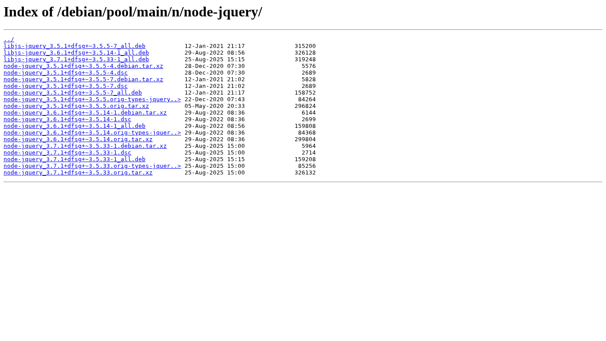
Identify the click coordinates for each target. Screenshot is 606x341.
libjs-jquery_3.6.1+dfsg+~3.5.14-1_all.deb (76, 52)
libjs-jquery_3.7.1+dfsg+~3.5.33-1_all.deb (76, 59)
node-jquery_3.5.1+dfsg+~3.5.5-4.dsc (66, 72)
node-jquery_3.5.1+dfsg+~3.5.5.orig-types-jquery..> (92, 99)
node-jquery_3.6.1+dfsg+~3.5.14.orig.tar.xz (78, 139)
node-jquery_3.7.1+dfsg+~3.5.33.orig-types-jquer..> (92, 166)
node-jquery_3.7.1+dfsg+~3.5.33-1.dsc (67, 152)
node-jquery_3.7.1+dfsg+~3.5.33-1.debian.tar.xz (85, 146)
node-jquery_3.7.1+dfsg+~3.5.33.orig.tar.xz (78, 172)
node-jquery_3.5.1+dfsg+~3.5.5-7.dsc (66, 86)
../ (9, 39)
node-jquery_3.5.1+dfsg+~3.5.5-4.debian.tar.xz (83, 66)
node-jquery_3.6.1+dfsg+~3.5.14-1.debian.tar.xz (85, 112)
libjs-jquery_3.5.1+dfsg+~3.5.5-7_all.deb (75, 46)
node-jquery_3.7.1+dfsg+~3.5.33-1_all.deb (75, 159)
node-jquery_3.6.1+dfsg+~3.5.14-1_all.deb (75, 126)
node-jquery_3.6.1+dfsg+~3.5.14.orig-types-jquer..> (92, 132)
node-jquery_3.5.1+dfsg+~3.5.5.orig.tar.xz (76, 106)
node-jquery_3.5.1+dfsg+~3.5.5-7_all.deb (73, 92)
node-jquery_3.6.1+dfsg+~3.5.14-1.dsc (67, 119)
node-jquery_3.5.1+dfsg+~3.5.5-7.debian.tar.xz (83, 79)
